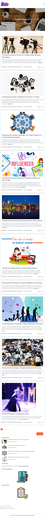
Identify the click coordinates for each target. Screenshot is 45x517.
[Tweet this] (39, 67)
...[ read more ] (9, 103)
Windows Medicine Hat (24, 466)
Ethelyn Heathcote (18, 67)
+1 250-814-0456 (6, 506)
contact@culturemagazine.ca (8, 508)
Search (39, 433)
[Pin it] (40, 67)
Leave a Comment (28, 67)
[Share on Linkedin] (42, 67)
